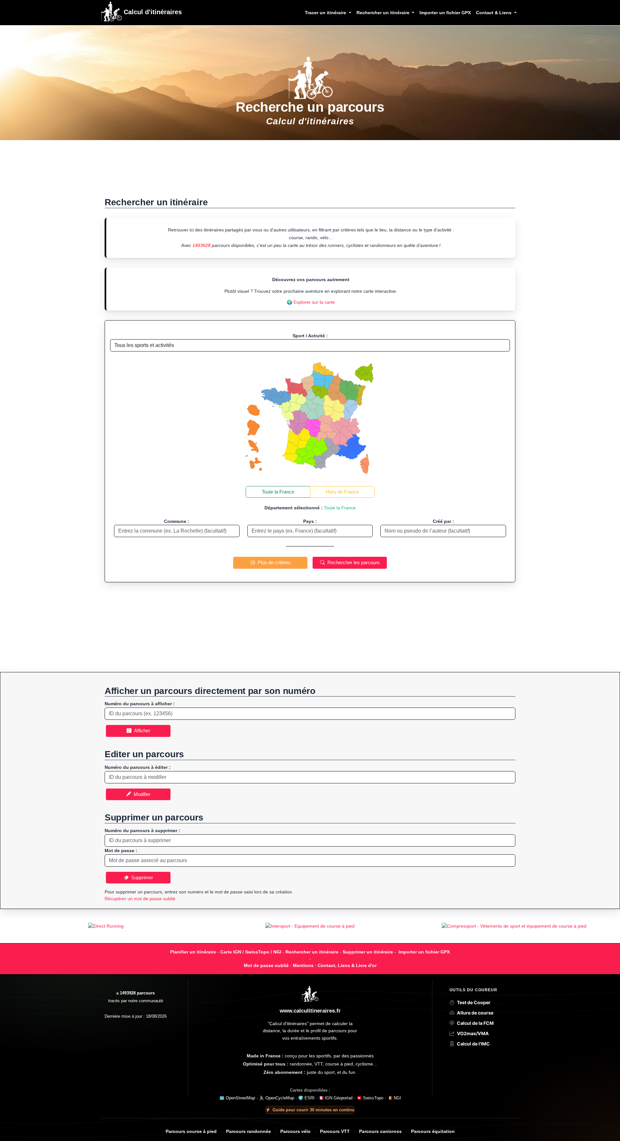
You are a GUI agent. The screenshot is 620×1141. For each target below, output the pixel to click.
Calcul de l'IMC (473, 1043)
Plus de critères (273, 562)
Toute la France (278, 491)
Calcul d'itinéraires (152, 11)
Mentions (303, 965)
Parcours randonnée (248, 1131)
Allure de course (475, 1012)
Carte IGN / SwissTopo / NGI (250, 951)
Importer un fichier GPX (445, 12)
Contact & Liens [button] (494, 12)
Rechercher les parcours (352, 562)
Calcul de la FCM (475, 1023)
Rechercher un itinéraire (311, 951)
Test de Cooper (474, 1002)
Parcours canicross (380, 1131)
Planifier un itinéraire (193, 951)
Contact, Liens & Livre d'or (347, 965)
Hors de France (342, 491)
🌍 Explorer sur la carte (311, 302)
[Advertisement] (310, 172)
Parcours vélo (295, 1131)
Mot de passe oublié (266, 965)
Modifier (140, 794)
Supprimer (141, 877)
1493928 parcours (137, 993)
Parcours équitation (433, 1131)
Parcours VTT (335, 1131)
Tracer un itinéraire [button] (326, 12)
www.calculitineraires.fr (310, 1011)
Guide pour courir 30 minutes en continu (313, 1109)
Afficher (140, 730)
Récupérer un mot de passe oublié (140, 898)
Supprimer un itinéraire (368, 951)
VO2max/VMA (473, 1033)
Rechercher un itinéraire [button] (383, 12)
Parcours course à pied (191, 1131)
